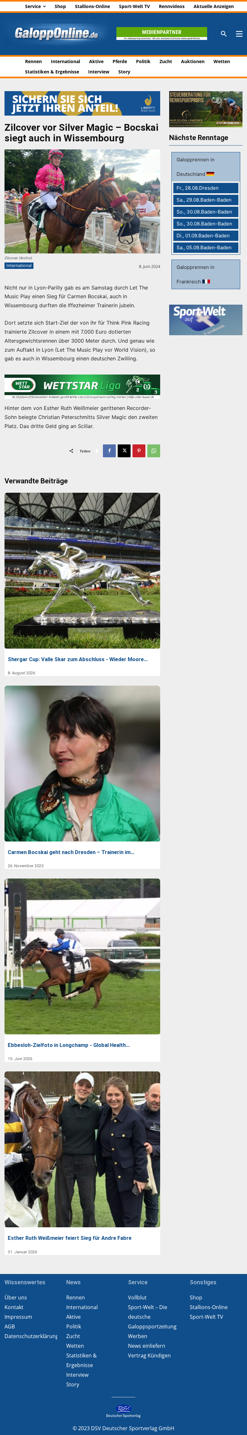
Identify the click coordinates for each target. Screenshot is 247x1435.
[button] (224, 34)
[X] (124, 450)
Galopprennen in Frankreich (196, 274)
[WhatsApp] (153, 450)
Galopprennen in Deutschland (196, 167)
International (19, 265)
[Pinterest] (139, 450)
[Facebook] (109, 450)
